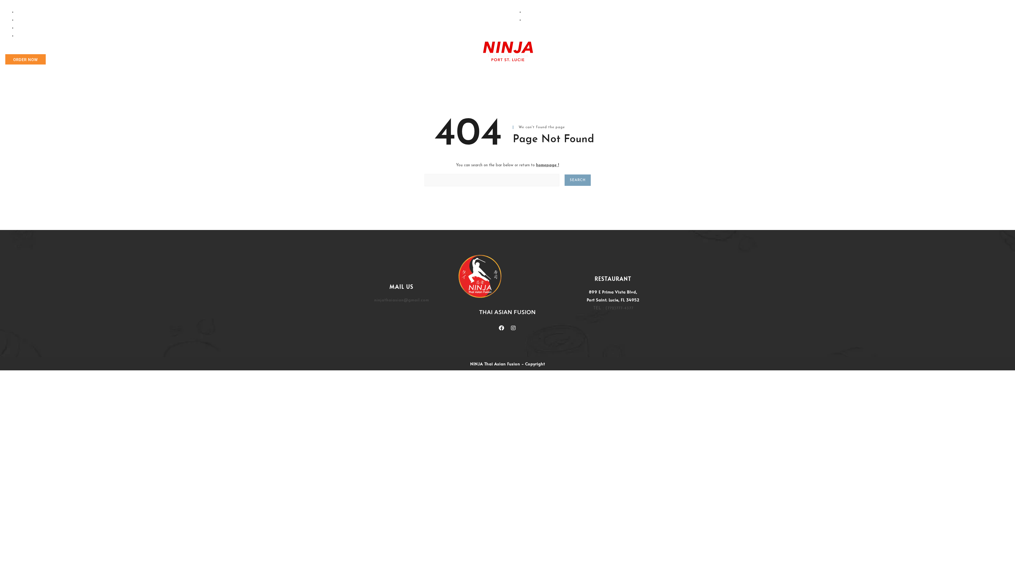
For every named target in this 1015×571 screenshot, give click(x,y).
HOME (415, 59)
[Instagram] (513, 328)
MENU (573, 59)
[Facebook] (501, 328)
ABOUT (441, 59)
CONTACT (602, 59)
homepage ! (547, 165)
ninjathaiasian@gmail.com (401, 300)
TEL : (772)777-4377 (613, 308)
